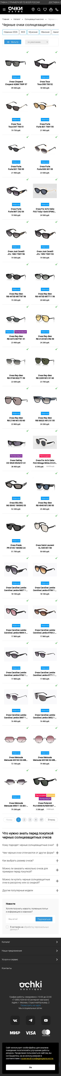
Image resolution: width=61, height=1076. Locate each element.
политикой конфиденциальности (37, 1058)
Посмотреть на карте (30, 1005)
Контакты (7, 968)
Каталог (6, 942)
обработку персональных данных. (29, 928)
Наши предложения (12, 950)
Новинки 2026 (10, 32)
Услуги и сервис (10, 959)
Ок (30, 1067)
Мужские (33, 32)
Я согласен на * (29, 928)
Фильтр (14, 42)
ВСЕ (23, 32)
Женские (45, 32)
